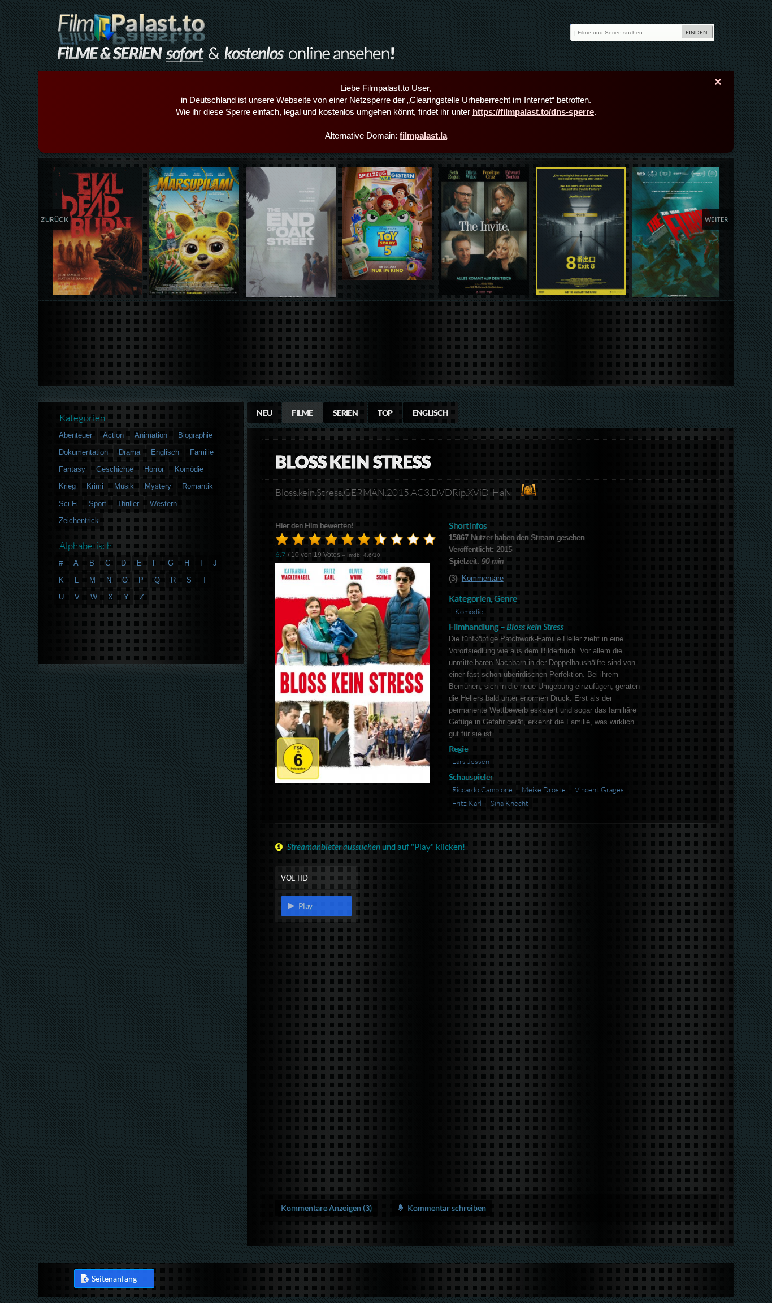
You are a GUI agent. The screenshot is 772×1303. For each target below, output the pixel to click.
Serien (345, 412)
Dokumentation (83, 452)
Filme (302, 412)
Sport (97, 503)
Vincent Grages (599, 789)
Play (305, 906)
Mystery (158, 486)
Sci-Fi (68, 503)
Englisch (431, 412)
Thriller (128, 503)
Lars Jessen (470, 761)
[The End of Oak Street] (291, 235)
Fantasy (72, 469)
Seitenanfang (114, 1278)
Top (385, 412)
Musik (124, 486)
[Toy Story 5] (387, 223)
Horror (154, 469)
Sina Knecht (509, 803)
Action (113, 435)
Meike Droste (544, 789)
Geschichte (114, 469)
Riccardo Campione (482, 789)
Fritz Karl (467, 803)
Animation (151, 435)
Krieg (67, 486)
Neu (264, 412)
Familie (202, 452)
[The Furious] (677, 235)
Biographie (195, 435)
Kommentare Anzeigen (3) (326, 1208)
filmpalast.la (423, 135)
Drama (129, 452)
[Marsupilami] (194, 231)
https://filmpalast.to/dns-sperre (533, 112)
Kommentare (483, 578)
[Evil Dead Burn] (98, 231)
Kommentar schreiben (446, 1208)
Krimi (94, 486)
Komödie (469, 611)
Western (163, 503)
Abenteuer (75, 435)
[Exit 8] (581, 231)
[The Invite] (484, 231)
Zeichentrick (79, 520)
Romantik (197, 486)
